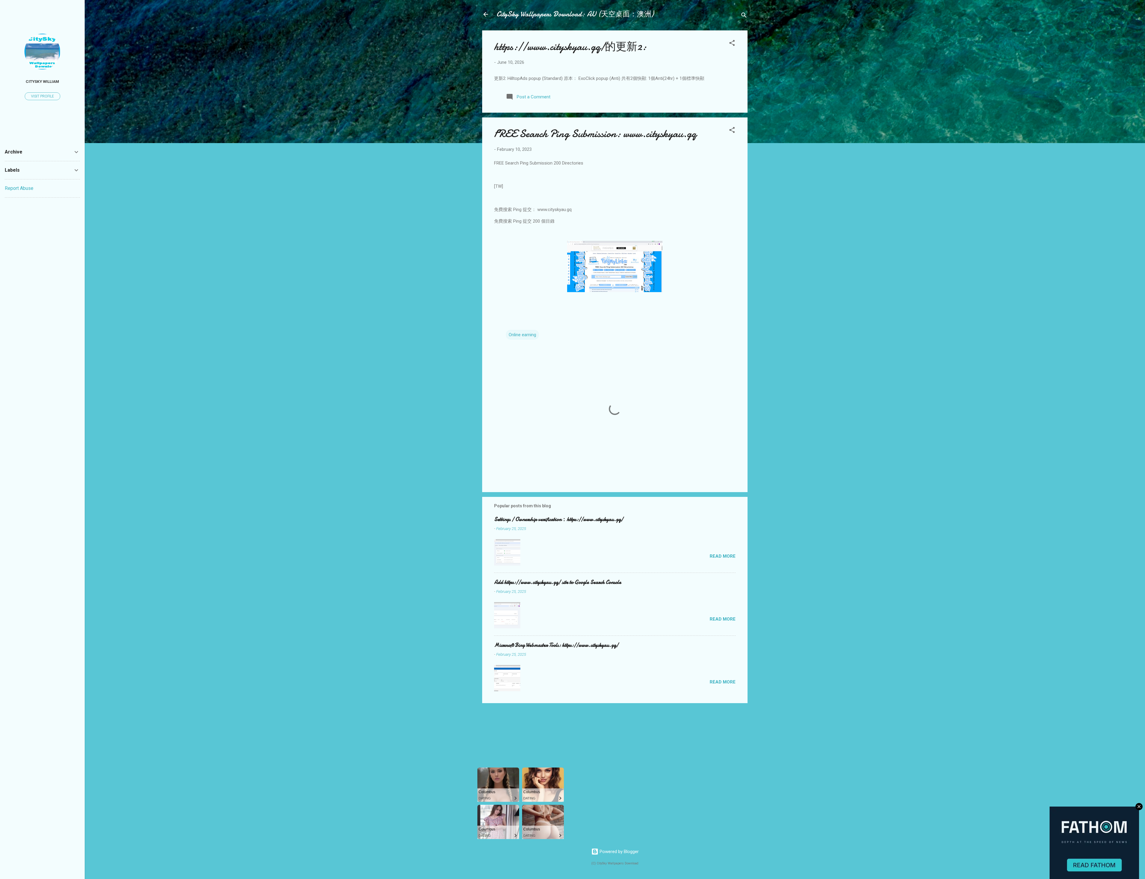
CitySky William (42, 81)
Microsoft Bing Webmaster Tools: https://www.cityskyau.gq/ (556, 645)
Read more (723, 556)
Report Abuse (19, 188)
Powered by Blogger (618, 851)
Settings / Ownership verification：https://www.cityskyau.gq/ (558, 519)
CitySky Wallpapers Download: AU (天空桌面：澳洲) (575, 14)
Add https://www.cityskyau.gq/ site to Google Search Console (557, 582)
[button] (732, 44)
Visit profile (42, 96)
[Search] (744, 16)
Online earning (522, 334)
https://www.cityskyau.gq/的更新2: (570, 46)
